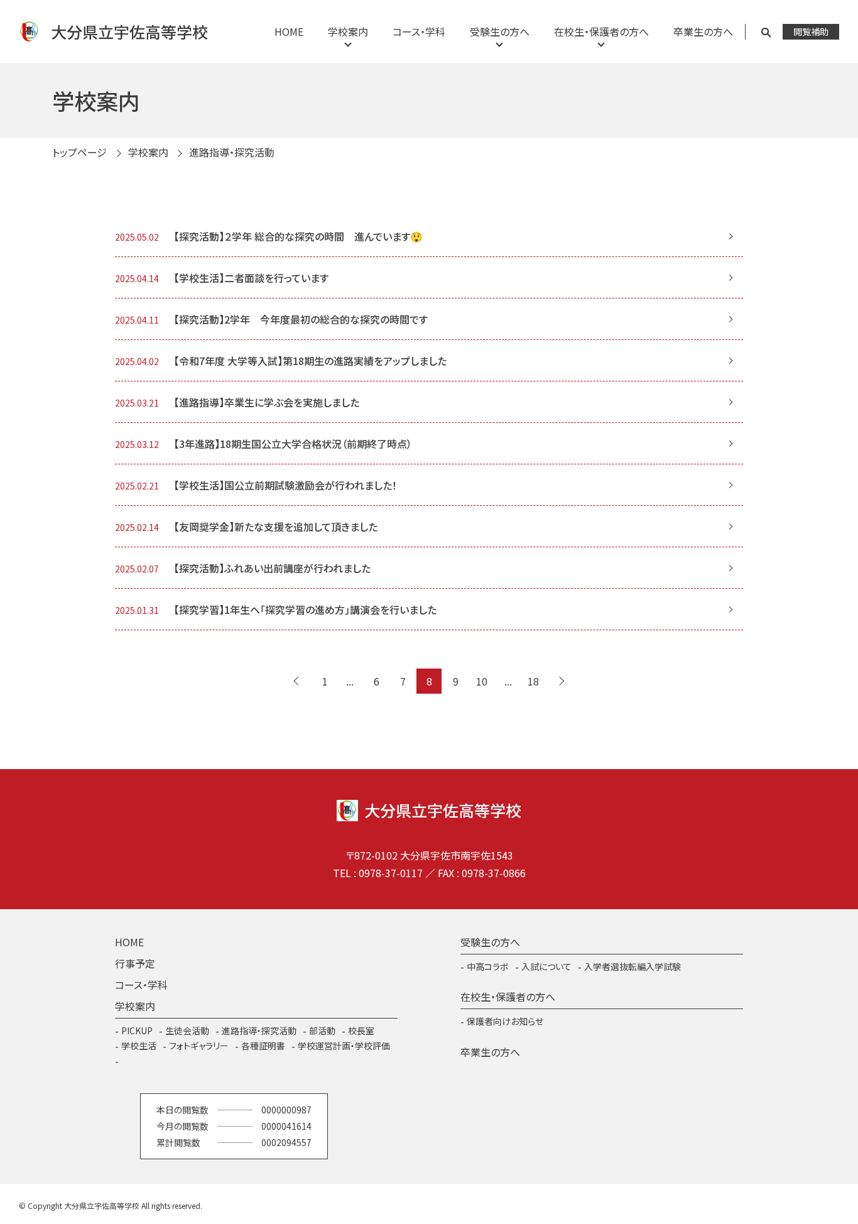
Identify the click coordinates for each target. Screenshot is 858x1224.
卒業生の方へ (703, 31)
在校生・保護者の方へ (601, 31)
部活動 (322, 1030)
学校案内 (348, 31)
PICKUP (137, 1030)
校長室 (361, 1030)
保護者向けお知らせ (505, 1021)
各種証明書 (263, 1045)
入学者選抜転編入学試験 (632, 966)
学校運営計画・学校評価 (344, 1045)
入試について (546, 966)
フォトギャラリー (199, 1045)
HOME (288, 31)
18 (533, 681)
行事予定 (135, 963)
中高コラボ (488, 966)
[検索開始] (766, 32)
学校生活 (138, 1045)
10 (481, 681)
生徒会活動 (187, 1030)
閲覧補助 (810, 31)
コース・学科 (419, 31)
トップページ (79, 152)
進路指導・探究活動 (259, 1030)
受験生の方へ (499, 31)
